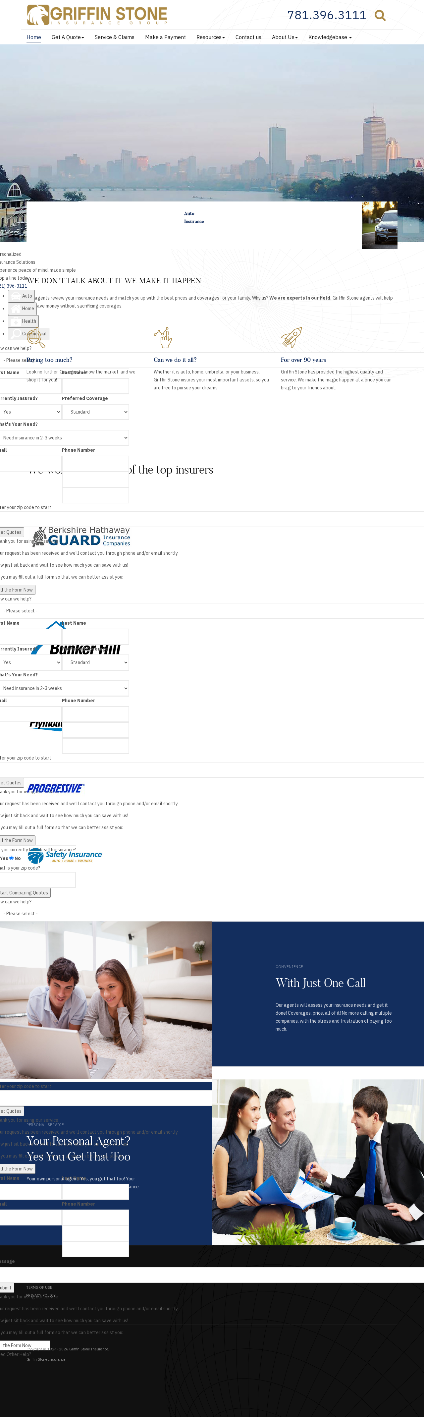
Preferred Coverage (85, 398)
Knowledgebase (328, 37)
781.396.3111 (327, 15)
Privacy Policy (41, 1295)
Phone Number (78, 450)
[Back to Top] (402, 1395)
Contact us (248, 37)
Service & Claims (114, 37)
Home (33, 37)
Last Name (74, 623)
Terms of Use (39, 1287)
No (17, 858)
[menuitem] (331, 15)
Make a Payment (165, 37)
